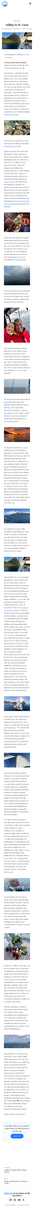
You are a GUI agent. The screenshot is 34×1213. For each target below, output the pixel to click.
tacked (21, 741)
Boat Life (17, 21)
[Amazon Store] (23, 1200)
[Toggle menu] (30, 4)
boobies (7, 467)
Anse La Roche (9, 182)
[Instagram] (15, 1200)
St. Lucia (24, 447)
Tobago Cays (22, 249)
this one (19, 68)
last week (14, 106)
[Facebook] (10, 1200)
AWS (14, 456)
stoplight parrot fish (11, 114)
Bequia (8, 402)
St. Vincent (15, 486)
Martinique (12, 727)
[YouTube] (19, 1200)
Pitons (18, 537)
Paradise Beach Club (13, 146)
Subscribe (8, 1193)
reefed (16, 260)
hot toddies (8, 413)
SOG (21, 456)
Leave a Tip (17, 1136)
